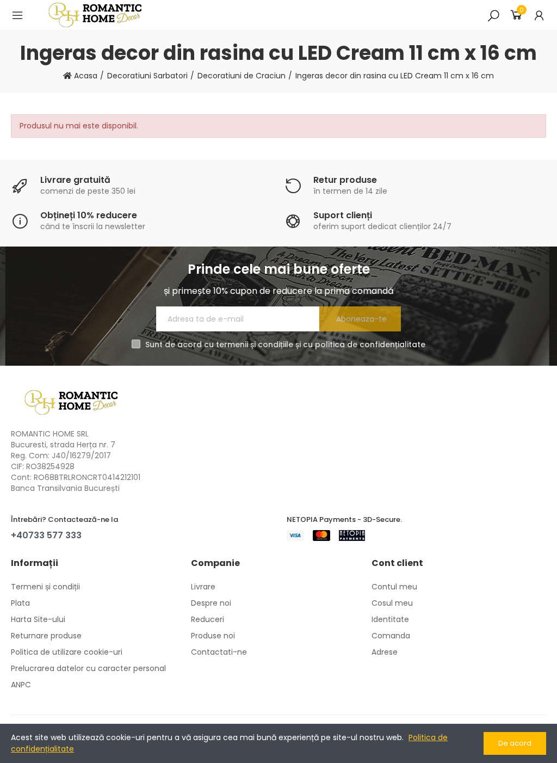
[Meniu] (17, 15)
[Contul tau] (539, 15)
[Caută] (493, 15)
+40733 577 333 (46, 535)
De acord (514, 743)
